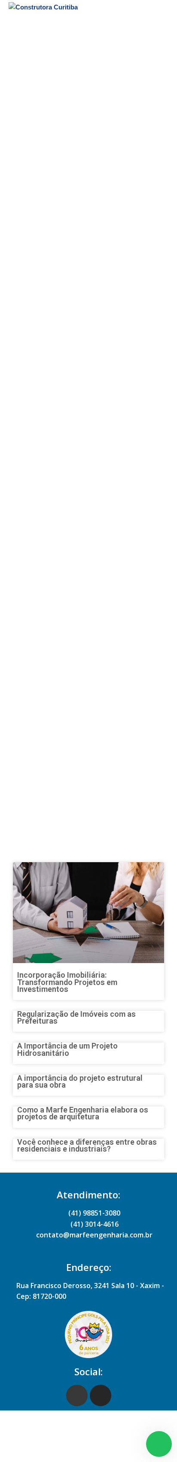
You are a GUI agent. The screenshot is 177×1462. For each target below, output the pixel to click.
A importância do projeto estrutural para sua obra (80, 1081)
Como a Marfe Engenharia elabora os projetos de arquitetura (82, 1113)
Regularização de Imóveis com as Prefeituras (76, 1017)
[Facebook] (77, 1395)
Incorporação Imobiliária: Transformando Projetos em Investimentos (67, 981)
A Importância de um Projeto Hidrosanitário (67, 1049)
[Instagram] (100, 1395)
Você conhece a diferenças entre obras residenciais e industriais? (87, 1145)
